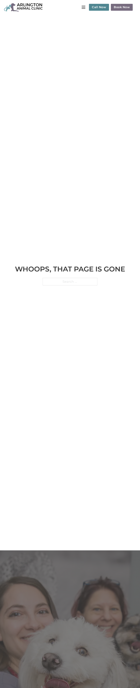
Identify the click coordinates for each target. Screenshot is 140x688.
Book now (122, 7)
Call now (99, 7)
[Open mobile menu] (83, 7)
